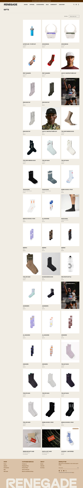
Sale (5, 469)
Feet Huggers (27, 73)
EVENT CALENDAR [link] (73, 103)
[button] (26, 4)
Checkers (64, 335)
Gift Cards (6, 471)
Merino (25, 247)
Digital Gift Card (47, 451)
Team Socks (26, 189)
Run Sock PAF (26, 102)
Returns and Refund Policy (27, 471)
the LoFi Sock (26, 276)
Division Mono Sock (47, 276)
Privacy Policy (25, 467)
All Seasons (45, 218)
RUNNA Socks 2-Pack (67, 189)
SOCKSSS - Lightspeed (67, 451)
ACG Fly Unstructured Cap (68, 73)
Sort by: (66, 16)
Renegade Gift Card (28, 451)
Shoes (5, 464)
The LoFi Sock (46, 160)
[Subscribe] (77, 467)
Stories (41, 464)
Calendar (42, 465)
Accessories (6, 467)
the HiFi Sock (26, 393)
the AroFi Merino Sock (67, 131)
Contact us (24, 464)
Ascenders (26, 306)
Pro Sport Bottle (66, 276)
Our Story (42, 467)
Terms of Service (25, 469)
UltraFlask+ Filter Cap (29, 44)
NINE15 (73, 472)
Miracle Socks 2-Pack (29, 218)
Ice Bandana (45, 44)
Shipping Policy (25, 465)
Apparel (5, 465)
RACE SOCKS (64, 218)
